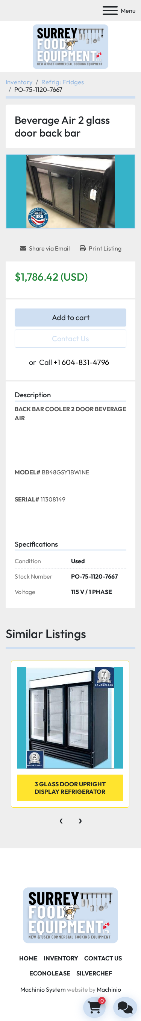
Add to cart (70, 317)
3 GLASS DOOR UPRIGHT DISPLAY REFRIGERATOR (70, 787)
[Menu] (110, 10)
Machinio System (43, 989)
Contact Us (70, 338)
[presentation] (61, 819)
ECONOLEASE (49, 973)
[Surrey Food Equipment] (70, 914)
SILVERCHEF (94, 973)
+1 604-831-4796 (81, 362)
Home (28, 958)
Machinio (109, 989)
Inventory (61, 958)
